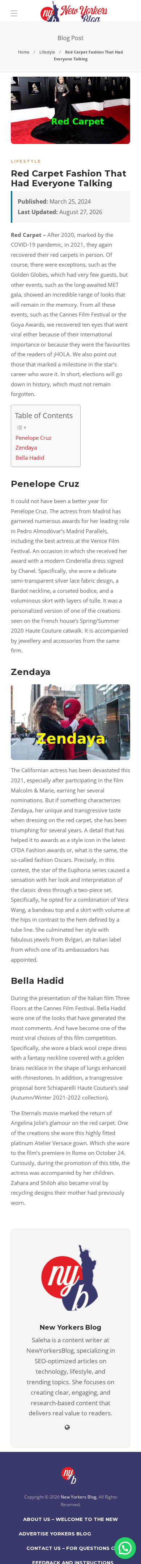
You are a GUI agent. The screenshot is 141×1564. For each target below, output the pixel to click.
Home (23, 52)
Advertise (33, 1534)
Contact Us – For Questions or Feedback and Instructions (72, 1550)
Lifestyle (47, 52)
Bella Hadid (30, 457)
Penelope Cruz (33, 437)
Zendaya (26, 447)
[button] (125, 1548)
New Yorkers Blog (79, 1497)
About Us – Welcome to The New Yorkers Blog (70, 1521)
